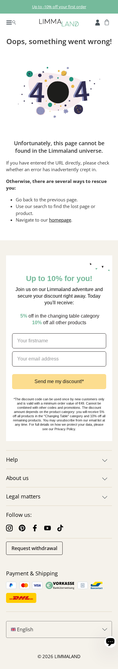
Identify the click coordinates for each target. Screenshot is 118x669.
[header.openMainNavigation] (11, 22)
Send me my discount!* (59, 381)
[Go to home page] (59, 22)
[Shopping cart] (106, 22)
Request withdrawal (34, 548)
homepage (60, 220)
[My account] (97, 22)
